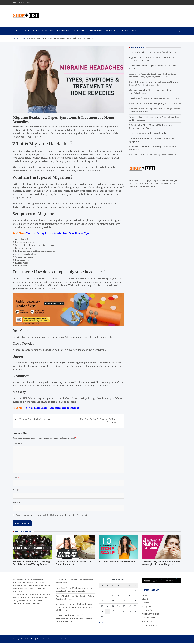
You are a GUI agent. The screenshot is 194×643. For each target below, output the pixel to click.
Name (16, 477)
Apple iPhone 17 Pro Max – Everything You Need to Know (155, 103)
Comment (18, 443)
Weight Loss (47, 31)
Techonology (63, 31)
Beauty (36, 31)
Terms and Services (127, 31)
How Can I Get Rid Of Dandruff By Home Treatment (98, 420)
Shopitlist (30, 639)
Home (17, 31)
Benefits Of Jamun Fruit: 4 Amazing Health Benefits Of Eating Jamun (31, 563)
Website (16, 503)
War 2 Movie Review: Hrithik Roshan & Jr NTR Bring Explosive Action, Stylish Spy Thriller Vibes (74, 607)
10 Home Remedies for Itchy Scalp (34, 419)
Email (16, 490)
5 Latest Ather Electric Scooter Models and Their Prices (154, 52)
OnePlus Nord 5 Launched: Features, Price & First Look (154, 98)
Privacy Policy (95, 31)
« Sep (101, 622)
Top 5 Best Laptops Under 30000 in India (147, 133)
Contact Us (110, 31)
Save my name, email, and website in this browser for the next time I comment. (51, 515)
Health (26, 31)
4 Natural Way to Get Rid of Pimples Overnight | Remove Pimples (161, 563)
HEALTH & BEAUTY (24, 531)
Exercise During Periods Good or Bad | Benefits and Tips (57, 233)
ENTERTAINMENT (79, 31)
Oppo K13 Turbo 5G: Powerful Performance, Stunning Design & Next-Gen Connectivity (74, 618)
